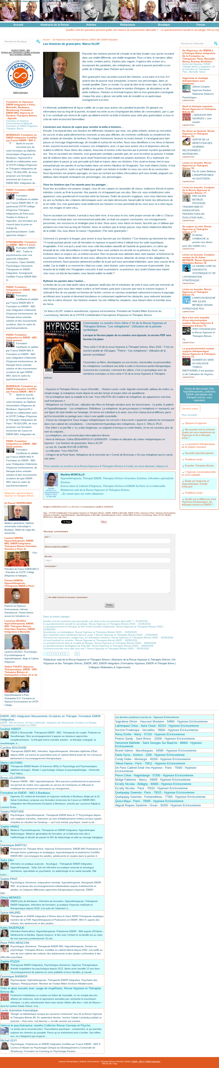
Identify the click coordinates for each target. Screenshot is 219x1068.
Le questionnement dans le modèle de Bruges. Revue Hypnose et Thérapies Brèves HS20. (92, 643)
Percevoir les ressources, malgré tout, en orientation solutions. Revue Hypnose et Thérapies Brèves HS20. (101, 637)
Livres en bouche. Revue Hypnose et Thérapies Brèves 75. (196, 292)
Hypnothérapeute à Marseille (88, 515)
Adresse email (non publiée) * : (57, 547)
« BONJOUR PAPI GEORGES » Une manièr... (202, 118)
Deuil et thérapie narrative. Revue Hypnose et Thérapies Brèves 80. (199, 109)
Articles (91, 24)
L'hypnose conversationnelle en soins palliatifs (199, 473)
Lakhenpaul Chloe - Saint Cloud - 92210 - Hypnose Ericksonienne (157, 725)
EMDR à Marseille (119, 513)
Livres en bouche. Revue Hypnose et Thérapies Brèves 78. (196, 165)
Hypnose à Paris (147, 513)
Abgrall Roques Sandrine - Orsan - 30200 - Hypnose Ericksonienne (158, 805)
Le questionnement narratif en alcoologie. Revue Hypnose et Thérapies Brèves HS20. (89, 623)
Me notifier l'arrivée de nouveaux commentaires (68, 597)
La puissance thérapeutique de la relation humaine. (198, 445)
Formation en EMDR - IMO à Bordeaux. (26, 792)
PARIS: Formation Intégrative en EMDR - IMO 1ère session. (21, 290)
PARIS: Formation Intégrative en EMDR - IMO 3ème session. (21, 444)
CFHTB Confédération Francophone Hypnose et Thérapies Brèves (76, 513)
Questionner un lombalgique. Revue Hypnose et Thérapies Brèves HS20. (82, 632)
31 (77, 653)
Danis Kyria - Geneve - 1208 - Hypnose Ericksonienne (150, 754)
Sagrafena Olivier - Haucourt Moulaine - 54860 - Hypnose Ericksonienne (161, 721)
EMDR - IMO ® (138, 1061)
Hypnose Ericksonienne (165, 513)
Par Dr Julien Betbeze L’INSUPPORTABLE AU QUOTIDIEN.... (204, 175)
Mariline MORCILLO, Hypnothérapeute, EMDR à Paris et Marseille (51, 492)
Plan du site (107, 1064)
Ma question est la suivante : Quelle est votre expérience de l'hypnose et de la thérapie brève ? (199, 433)
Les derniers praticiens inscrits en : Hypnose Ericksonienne (147, 717)
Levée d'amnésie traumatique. (20, 1010)
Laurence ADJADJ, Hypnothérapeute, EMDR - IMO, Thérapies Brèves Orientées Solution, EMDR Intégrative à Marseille (19, 626)
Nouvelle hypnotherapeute (199, 453)
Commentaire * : (51, 566)
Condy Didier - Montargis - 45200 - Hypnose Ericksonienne (153, 759)
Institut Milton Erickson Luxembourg (137, 515)
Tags (115, 1064)
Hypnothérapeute (68, 515)
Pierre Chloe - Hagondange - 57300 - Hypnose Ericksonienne (154, 775)
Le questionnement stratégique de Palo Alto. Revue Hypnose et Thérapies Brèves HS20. (91, 645)
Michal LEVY (9, 1040)
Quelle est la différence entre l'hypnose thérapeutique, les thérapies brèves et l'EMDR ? (199, 502)
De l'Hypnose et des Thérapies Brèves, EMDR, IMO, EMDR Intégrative (85, 40)
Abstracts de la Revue (54, 24)
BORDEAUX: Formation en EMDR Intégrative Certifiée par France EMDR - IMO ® (21, 138)
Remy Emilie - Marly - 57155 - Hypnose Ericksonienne (150, 734)
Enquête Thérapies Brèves (199, 465)
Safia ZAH (7, 860)
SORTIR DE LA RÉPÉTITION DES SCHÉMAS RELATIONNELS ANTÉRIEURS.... (197, 146)
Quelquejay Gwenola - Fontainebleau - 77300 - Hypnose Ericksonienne (160, 796)
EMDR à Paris (134, 513)
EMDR (108, 513)
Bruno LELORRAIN (13, 777)
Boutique (164, 24)
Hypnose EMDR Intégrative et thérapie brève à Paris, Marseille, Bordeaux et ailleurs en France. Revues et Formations (42, 1)
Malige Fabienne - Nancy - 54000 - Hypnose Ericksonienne (152, 779)
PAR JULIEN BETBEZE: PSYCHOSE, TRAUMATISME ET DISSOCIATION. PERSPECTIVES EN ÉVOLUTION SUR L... (194, 207)
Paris (64, 517)
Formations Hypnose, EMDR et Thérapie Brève (147, 663)
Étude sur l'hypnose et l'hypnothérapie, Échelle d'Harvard (195, 484)
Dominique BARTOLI (14, 845)
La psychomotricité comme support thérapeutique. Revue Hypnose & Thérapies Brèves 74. (199, 352)
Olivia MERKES (11, 897)
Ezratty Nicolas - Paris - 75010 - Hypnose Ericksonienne (151, 788)
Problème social (193, 459)
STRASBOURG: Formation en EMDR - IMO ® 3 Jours (21, 243)
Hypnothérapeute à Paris (111, 515)
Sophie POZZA (10, 961)
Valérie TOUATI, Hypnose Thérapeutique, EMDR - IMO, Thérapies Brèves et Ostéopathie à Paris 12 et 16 (20, 670)
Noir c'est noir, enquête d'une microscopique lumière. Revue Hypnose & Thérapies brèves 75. (197, 321)
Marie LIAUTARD (11, 762)
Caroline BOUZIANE (14, 747)
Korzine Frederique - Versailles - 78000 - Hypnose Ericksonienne (156, 730)
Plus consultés (189, 415)
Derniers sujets (190, 408)
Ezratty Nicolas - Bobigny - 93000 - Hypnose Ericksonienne (153, 784)
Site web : (48, 556)
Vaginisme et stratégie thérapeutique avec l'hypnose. (195, 81)
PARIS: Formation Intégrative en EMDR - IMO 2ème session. (21, 337)
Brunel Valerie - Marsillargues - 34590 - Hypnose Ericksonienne (155, 750)
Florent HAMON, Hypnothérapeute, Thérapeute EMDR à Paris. (19, 583)
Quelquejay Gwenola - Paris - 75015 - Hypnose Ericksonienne (154, 792)
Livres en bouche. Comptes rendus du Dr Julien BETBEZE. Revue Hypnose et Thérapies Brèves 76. (199, 258)
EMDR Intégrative (20, 93)
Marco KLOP (158, 515)
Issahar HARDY (11, 729)
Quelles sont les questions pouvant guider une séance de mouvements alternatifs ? (79, 29)
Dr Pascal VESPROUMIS (18, 503)
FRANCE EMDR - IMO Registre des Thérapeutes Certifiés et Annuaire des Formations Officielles (20, 52)
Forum (200, 24)
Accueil (18, 24)
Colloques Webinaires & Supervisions (110, 667)
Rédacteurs (127, 24)
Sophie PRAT (9, 879)
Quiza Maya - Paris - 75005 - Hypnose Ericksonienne (149, 801)
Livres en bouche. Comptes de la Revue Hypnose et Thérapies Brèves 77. (198, 190)
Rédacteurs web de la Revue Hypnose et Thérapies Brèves (19, 494)
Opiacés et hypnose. (196, 423)
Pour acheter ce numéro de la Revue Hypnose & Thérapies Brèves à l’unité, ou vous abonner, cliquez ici (106, 466)
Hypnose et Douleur (51, 515)
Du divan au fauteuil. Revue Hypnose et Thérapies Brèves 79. (198, 134)
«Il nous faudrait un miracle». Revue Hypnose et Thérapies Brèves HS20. (83, 640)
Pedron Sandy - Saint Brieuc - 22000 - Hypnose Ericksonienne (155, 738)
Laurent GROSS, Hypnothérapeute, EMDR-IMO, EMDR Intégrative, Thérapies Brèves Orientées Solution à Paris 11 (20, 543)
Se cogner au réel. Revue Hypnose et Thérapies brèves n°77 (196, 229)
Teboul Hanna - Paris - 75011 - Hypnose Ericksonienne (150, 763)
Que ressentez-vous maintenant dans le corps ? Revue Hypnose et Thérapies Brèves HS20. (93, 634)
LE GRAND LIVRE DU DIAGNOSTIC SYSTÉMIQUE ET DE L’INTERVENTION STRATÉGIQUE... (199, 273)
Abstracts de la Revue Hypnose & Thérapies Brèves (141, 659)
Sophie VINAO (10, 826)
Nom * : (47, 537)
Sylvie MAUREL (11, 912)
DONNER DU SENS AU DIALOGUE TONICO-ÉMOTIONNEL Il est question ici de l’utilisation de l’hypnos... (198, 367)
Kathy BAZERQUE (12, 927)
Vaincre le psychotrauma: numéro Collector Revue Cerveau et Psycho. (46, 1025)
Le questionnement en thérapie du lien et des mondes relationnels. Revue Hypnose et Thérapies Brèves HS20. (103, 626)
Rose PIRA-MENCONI (15, 942)
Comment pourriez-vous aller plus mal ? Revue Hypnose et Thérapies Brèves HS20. (88, 648)
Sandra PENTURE (12, 811)
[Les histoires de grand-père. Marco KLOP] (61, 53)
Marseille (57, 517)
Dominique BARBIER (14, 976)
